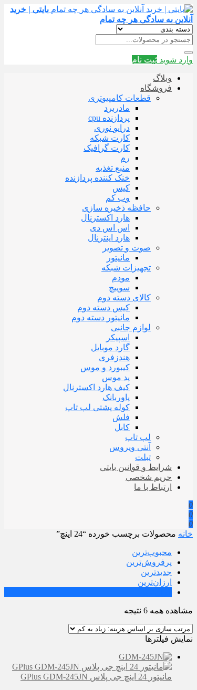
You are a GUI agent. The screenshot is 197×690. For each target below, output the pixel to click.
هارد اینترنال (109, 237)
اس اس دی (110, 227)
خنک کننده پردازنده (97, 177)
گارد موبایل (110, 347)
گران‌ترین (155, 592)
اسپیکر (118, 337)
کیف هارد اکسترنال (96, 387)
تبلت (143, 457)
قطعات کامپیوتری (119, 97)
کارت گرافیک (107, 147)
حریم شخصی (149, 477)
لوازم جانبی (131, 327)
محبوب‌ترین (152, 552)
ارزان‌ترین (155, 582)
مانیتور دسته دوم (100, 317)
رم (125, 157)
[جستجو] (188, 52)
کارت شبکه (110, 137)
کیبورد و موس (105, 367)
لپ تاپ (138, 437)
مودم (121, 277)
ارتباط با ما (153, 487)
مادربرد (117, 107)
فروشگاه (156, 87)
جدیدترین (156, 572)
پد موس (116, 377)
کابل (122, 427)
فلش (121, 417)
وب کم (118, 197)
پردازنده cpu (109, 117)
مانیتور (118, 257)
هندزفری (114, 357)
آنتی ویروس (130, 447)
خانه (185, 533)
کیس (121, 187)
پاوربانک (116, 397)
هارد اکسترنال (105, 217)
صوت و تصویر (126, 247)
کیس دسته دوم (103, 307)
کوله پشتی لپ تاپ (97, 407)
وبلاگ (162, 78)
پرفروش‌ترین (149, 562)
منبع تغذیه (113, 167)
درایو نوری (112, 127)
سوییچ (119, 287)
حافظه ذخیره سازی (116, 207)
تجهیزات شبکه (126, 267)
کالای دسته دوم (124, 297)
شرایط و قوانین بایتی (136, 467)
